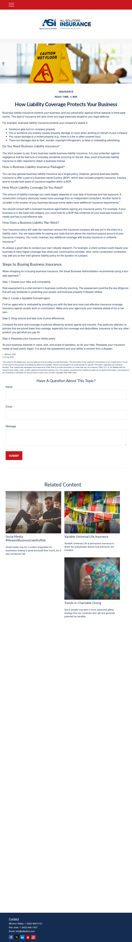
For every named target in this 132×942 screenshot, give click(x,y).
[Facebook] (11, 937)
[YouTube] (28, 937)
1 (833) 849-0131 (33, 923)
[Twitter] (16, 937)
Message (11, 426)
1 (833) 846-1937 (29, 927)
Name (9, 387)
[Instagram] (33, 937)
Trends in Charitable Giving (82, 603)
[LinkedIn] (22, 937)
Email (9, 406)
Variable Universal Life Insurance (86, 536)
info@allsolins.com (25, 931)
